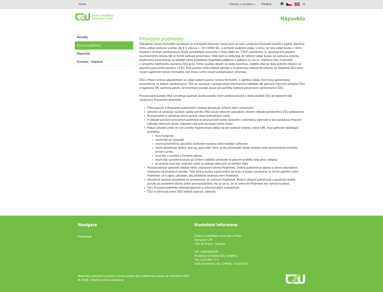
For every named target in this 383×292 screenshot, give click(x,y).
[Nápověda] (281, 4)
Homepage (85, 236)
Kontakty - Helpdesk (90, 61)
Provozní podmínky (89, 45)
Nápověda (83, 53)
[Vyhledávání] (304, 4)
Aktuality (82, 37)
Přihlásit (266, 4)
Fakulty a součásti (241, 4)
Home (82, 4)
